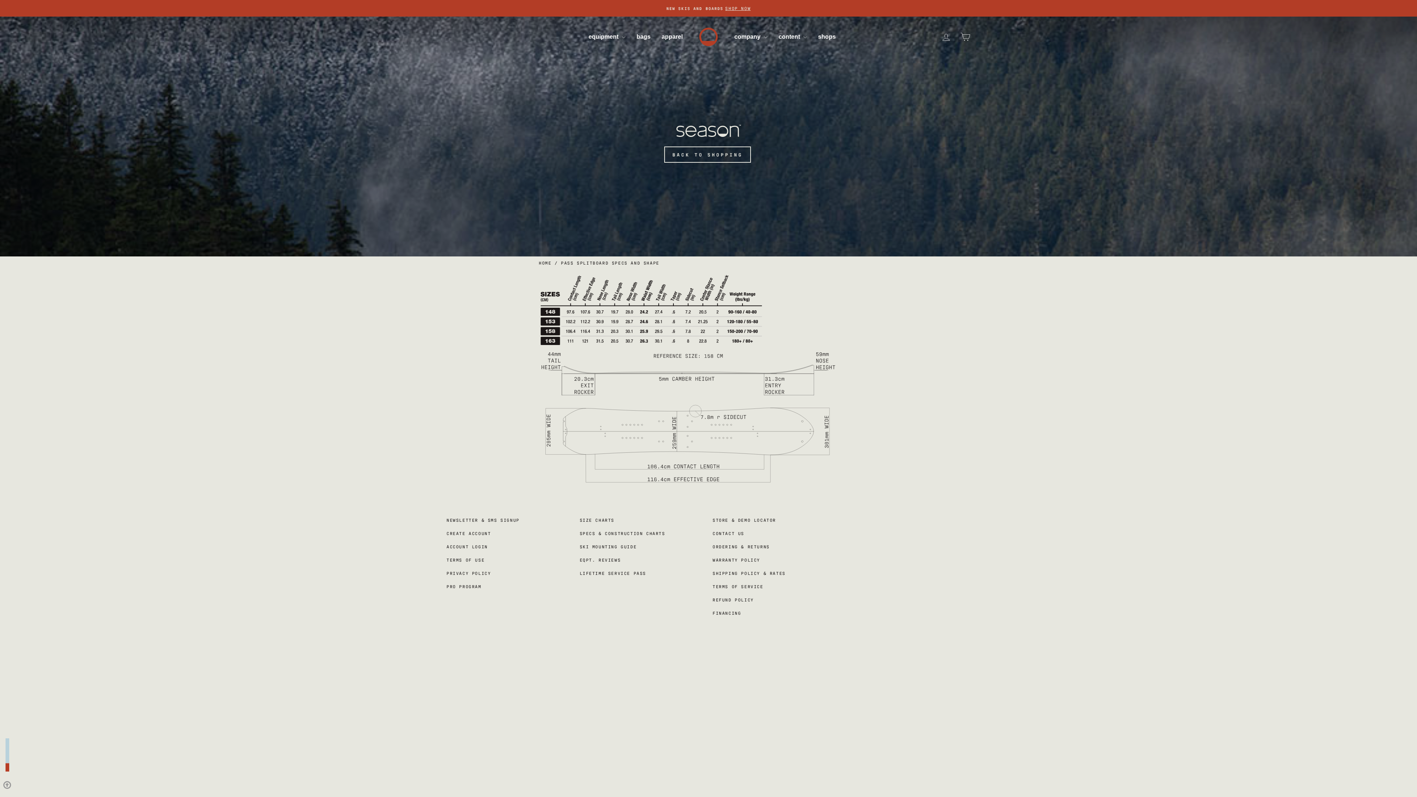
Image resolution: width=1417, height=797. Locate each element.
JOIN (708, 442)
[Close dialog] (756, 323)
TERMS (685, 470)
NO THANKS (708, 457)
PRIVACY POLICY (719, 470)
